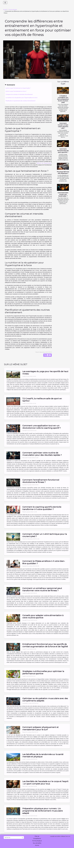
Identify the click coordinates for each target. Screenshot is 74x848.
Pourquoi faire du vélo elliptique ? (63, 172)
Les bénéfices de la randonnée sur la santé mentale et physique (42, 755)
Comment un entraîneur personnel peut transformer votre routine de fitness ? (42, 589)
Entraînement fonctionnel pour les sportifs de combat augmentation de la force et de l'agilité (45, 645)
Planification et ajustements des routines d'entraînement (20, 100)
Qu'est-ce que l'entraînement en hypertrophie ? (18, 88)
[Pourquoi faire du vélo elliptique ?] (63, 166)
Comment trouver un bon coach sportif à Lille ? (63, 125)
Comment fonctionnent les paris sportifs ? (63, 150)
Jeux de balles (37, 843)
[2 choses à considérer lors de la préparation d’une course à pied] (63, 90)
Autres (37, 845)
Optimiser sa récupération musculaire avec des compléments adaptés (45, 699)
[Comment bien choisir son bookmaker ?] (63, 187)
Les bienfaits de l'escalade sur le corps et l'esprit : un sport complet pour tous (45, 782)
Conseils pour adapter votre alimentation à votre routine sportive (42, 616)
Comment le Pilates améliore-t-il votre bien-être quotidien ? (43, 562)
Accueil (5, 9)
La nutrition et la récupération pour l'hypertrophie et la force (21, 97)
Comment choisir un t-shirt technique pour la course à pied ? (44, 535)
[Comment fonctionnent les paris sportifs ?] (63, 143)
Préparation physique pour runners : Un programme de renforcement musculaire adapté (42, 810)
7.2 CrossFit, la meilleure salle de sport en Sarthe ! (42, 399)
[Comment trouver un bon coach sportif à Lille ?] (63, 117)
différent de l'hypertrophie (44, 163)
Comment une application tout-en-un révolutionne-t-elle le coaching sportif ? (41, 426)
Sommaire (11, 85)
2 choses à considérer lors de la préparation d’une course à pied (63, 99)
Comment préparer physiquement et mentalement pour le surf (40, 728)
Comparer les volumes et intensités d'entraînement (19, 94)
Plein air (37, 836)
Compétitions (37, 838)
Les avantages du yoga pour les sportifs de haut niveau (45, 372)
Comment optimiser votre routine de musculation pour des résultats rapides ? (42, 453)
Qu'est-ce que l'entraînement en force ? (16, 91)
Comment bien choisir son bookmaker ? (63, 194)
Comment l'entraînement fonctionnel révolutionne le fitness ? (40, 481)
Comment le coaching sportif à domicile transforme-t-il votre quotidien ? (41, 508)
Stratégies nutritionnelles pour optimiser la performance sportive (43, 672)
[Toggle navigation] (5, 2)
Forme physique (13, 9)
